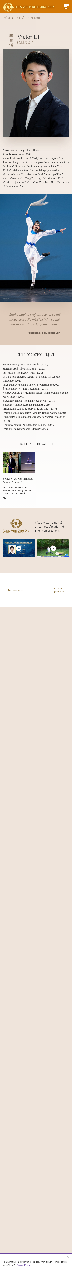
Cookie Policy (23, 1265)
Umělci (6, 18)
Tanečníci (20, 18)
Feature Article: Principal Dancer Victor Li (18, 480)
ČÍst (5, 498)
